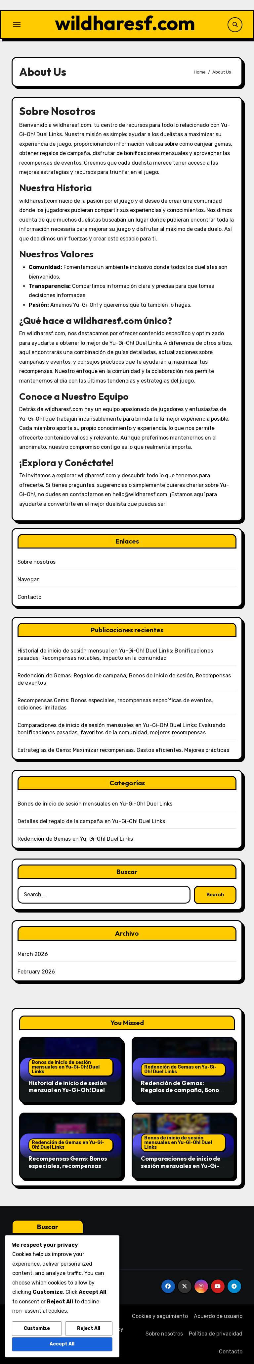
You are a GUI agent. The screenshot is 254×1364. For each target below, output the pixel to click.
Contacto (30, 597)
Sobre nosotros (37, 562)
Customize (37, 1328)
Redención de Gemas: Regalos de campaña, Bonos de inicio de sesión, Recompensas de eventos (181, 1093)
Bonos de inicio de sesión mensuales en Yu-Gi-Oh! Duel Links (95, 804)
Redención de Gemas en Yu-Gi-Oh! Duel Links (75, 839)
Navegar (28, 579)
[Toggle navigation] (17, 24)
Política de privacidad (215, 1334)
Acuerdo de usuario (218, 1316)
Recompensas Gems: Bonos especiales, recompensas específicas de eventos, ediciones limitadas (67, 1169)
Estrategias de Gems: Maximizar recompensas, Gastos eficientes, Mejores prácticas (123, 750)
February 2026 (36, 972)
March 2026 (33, 954)
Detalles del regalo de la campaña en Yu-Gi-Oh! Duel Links (91, 821)
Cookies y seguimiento (160, 1316)
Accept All (62, 1344)
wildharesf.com (125, 22)
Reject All (88, 1328)
